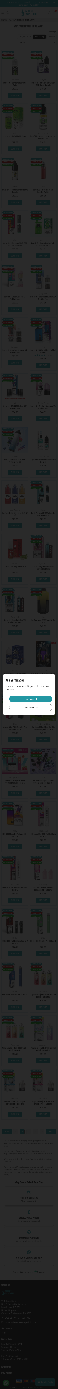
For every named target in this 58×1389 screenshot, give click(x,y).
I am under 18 (31, 707)
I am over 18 (31, 699)
